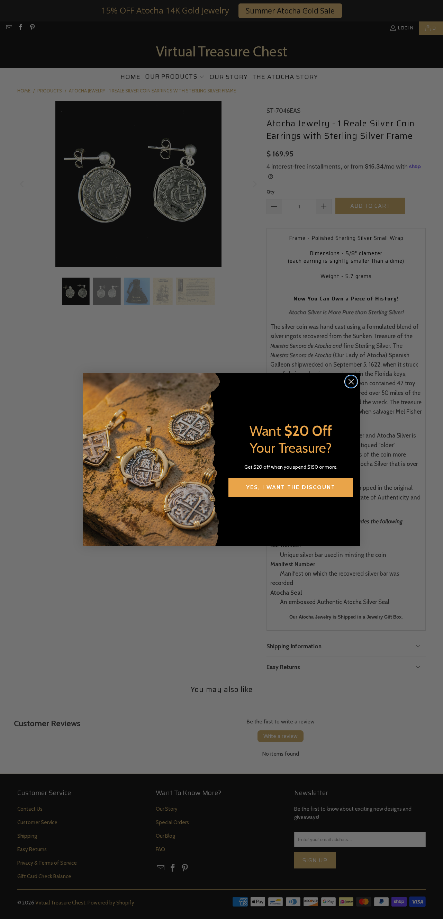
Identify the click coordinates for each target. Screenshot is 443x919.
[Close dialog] (351, 382)
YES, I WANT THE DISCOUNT (290, 487)
